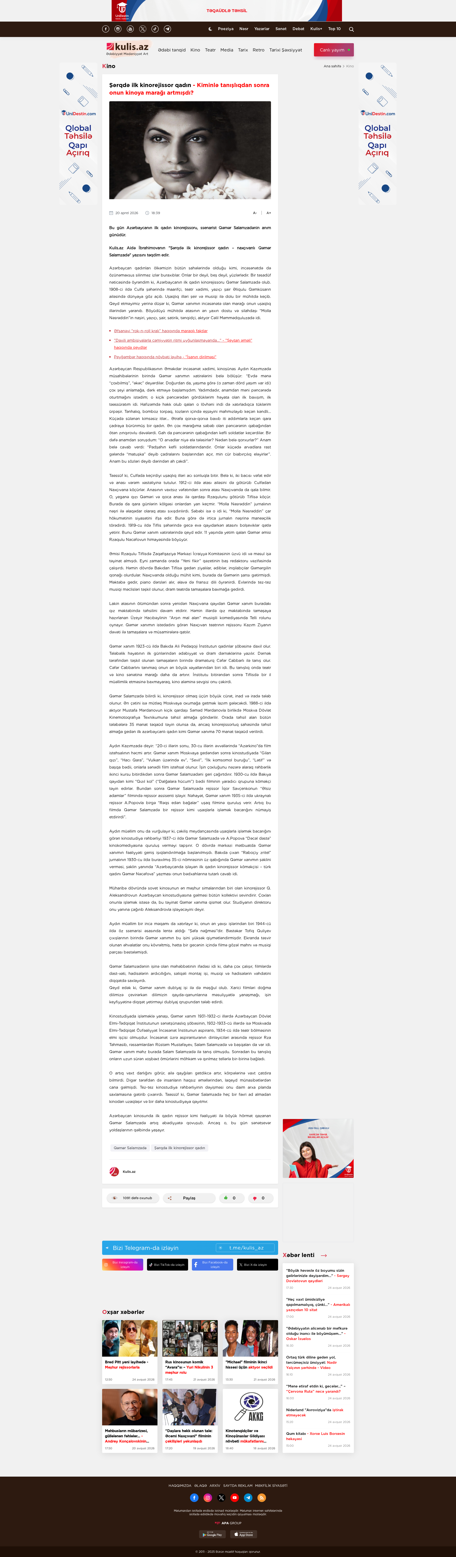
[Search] (351, 29)
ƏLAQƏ (200, 1486)
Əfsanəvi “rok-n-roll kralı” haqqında (161, 331)
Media (226, 49)
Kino (195, 49)
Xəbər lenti (299, 1255)
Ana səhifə (332, 66)
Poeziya (225, 29)
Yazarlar (262, 29)
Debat (298, 29)
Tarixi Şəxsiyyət (285, 49)
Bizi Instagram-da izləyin (125, 1265)
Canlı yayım (332, 49)
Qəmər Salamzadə (130, 1148)
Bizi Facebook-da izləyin (215, 1265)
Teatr (210, 49)
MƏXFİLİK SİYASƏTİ (271, 1486)
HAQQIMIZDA (180, 1486)
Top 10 (334, 29)
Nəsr (243, 29)
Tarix (243, 49)
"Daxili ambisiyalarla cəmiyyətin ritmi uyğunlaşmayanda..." (183, 344)
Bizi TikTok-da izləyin (169, 1265)
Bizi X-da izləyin (255, 1265)
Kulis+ (316, 29)
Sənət (281, 29)
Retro (259, 49)
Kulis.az (129, 1172)
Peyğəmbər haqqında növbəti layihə (165, 357)
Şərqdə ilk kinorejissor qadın (179, 1148)
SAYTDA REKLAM (237, 1486)
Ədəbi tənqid (172, 49)
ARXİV (214, 1486)
